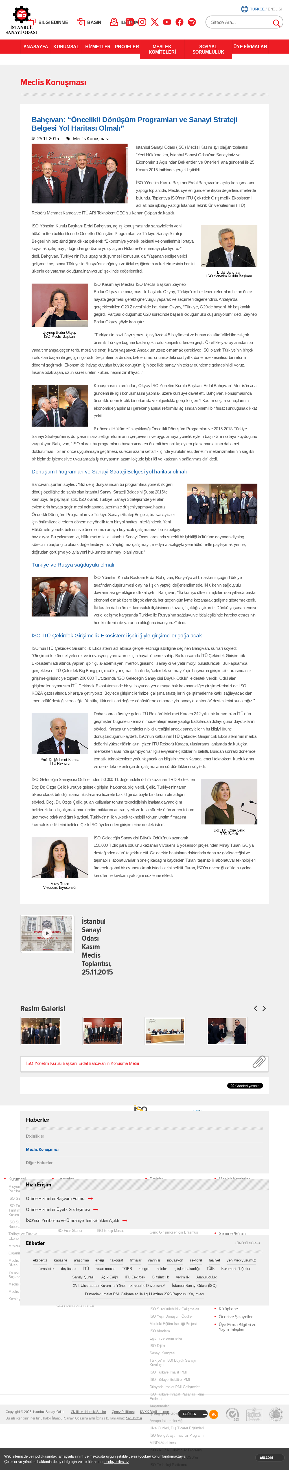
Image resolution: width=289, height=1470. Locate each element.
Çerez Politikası (123, 1412)
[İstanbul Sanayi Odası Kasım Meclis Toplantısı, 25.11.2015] (46, 933)
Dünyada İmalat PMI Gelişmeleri (175, 1387)
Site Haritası (134, 1418)
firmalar (135, 1260)
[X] (155, 22)
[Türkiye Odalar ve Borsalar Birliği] (276, 1414)
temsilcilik (46, 1269)
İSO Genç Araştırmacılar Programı (176, 1435)
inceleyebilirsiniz (116, 1462)
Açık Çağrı (109, 1277)
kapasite (60, 1260)
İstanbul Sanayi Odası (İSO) (194, 1285)
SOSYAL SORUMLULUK (208, 49)
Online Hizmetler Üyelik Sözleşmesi (58, 1209)
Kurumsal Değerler (235, 1269)
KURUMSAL (66, 46)
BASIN (94, 22)
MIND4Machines (163, 1443)
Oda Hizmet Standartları (75, 1306)
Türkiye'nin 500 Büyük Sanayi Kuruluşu (173, 1362)
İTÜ (86, 1269)
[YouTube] (167, 22)
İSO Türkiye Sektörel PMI (170, 1379)
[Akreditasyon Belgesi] (254, 1414)
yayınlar (154, 1260)
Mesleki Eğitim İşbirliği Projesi (173, 1324)
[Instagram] (142, 22)
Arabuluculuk (206, 1277)
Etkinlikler (35, 1136)
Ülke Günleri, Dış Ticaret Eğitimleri (176, 1428)
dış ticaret (68, 1269)
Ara (277, 23)
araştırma (81, 1260)
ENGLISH (275, 9)
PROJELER (127, 46)
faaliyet (214, 1260)
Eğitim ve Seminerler (166, 1338)
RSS (213, 1414)
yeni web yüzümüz (241, 1260)
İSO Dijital (157, 1346)
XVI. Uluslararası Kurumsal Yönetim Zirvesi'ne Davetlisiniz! (119, 1285)
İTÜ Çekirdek (135, 1277)
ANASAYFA (35, 46)
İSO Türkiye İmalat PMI (168, 1372)
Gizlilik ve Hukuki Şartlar (88, 1412)
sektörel (196, 1260)
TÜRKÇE (257, 9)
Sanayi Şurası (83, 1277)
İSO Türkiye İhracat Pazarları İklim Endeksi (177, 1396)
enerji (99, 1260)
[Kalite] (232, 1414)
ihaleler (161, 1269)
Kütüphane (228, 1309)
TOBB (127, 1269)
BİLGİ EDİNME (53, 22)
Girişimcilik (160, 1277)
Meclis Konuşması (42, 1149)
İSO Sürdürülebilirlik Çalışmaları (174, 1309)
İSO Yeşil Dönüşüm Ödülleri (171, 1316)
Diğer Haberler (39, 1162)
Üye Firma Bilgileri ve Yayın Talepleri (237, 1327)
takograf (116, 1260)
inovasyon (175, 1260)
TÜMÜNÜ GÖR (245, 1243)
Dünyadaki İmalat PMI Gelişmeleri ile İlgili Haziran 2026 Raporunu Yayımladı (144, 1294)
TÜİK (211, 1269)
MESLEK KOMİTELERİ (162, 49)
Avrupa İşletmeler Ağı (166, 1421)
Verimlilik (183, 1277)
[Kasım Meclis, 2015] (40, 1031)
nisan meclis (105, 1269)
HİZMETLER (98, 46)
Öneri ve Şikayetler (235, 1317)
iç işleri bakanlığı (187, 1269)
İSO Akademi (160, 1331)
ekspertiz (40, 1260)
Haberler (37, 1119)
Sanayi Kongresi (162, 1353)
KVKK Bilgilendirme (154, 1412)
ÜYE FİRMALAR (250, 46)
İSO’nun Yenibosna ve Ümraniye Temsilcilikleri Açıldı (72, 1220)
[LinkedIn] (130, 22)
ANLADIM (266, 1458)
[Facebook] (179, 22)
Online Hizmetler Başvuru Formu (55, 1198)
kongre (144, 1269)
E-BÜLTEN (189, 1414)
